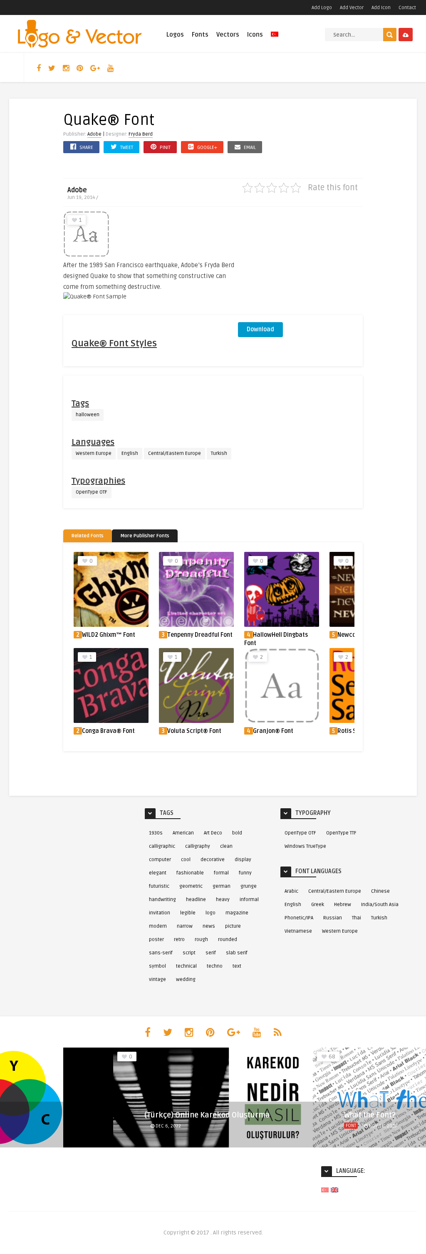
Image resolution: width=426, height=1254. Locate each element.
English (129, 453)
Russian (332, 918)
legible (188, 913)
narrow (185, 926)
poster (156, 939)
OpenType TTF (341, 833)
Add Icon (381, 8)
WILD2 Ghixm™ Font (108, 634)
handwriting (162, 899)
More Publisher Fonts (144, 536)
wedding (186, 979)
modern (158, 926)
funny (245, 873)
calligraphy (197, 846)
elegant (157, 873)
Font (151, 1125)
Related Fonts (88, 536)
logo (210, 913)
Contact (407, 8)
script (189, 953)
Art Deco (213, 833)
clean (226, 846)
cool (186, 860)
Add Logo (322, 8)
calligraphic (162, 846)
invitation (159, 913)
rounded (227, 939)
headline (196, 899)
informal (249, 899)
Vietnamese (298, 931)
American (183, 833)
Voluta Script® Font (194, 731)
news (209, 926)
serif (211, 953)
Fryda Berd (141, 134)
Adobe (94, 134)
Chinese (380, 891)
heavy (223, 899)
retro (179, 939)
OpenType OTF (91, 492)
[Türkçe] (274, 39)
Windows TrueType (305, 846)
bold (237, 833)
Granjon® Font (273, 731)
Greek (317, 904)
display (243, 860)
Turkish (219, 453)
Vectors (227, 34)
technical (186, 966)
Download (260, 329)
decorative (213, 860)
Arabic (291, 891)
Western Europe (93, 453)
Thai (356, 918)
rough (201, 939)
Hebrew (342, 904)
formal (221, 873)
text (237, 966)
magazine (236, 913)
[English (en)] (334, 1189)
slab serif (237, 953)
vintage (157, 979)
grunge (248, 886)
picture (233, 926)
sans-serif (161, 953)
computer (160, 860)
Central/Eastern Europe (174, 453)
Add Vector (352, 8)
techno (215, 966)
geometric (191, 886)
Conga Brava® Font (108, 731)
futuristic (159, 886)
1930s (156, 833)
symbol (157, 966)
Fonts (200, 34)
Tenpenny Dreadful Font (200, 634)
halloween (87, 415)
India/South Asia (380, 904)
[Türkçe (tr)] (325, 1189)
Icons (255, 34)
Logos (175, 34)
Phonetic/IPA (299, 918)
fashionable (190, 873)
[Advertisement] (300, 263)
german (221, 886)
